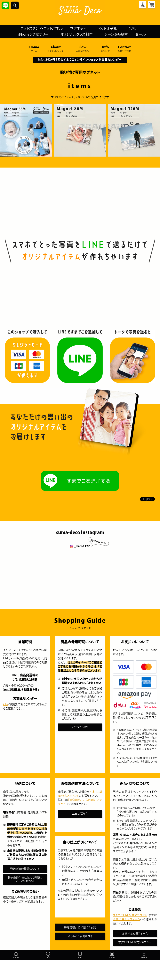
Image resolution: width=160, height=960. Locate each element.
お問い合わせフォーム (126, 919)
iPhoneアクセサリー (33, 34)
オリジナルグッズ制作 (76, 34)
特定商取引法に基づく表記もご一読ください (25, 879)
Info (105, 48)
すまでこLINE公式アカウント (130, 915)
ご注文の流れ (80, 727)
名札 (132, 28)
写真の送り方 (80, 813)
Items (112, 957)
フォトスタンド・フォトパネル (41, 28)
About (56, 48)
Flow (82, 48)
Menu (139, 958)
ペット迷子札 (107, 28)
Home (34, 48)
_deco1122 (81, 546)
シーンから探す (116, 34)
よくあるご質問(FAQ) (80, 936)
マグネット (78, 28)
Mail (80, 957)
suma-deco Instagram (80, 532)
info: (80, 59)
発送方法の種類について (25, 868)
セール (140, 34)
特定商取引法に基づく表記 (80, 927)
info (5, 704)
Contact (124, 48)
